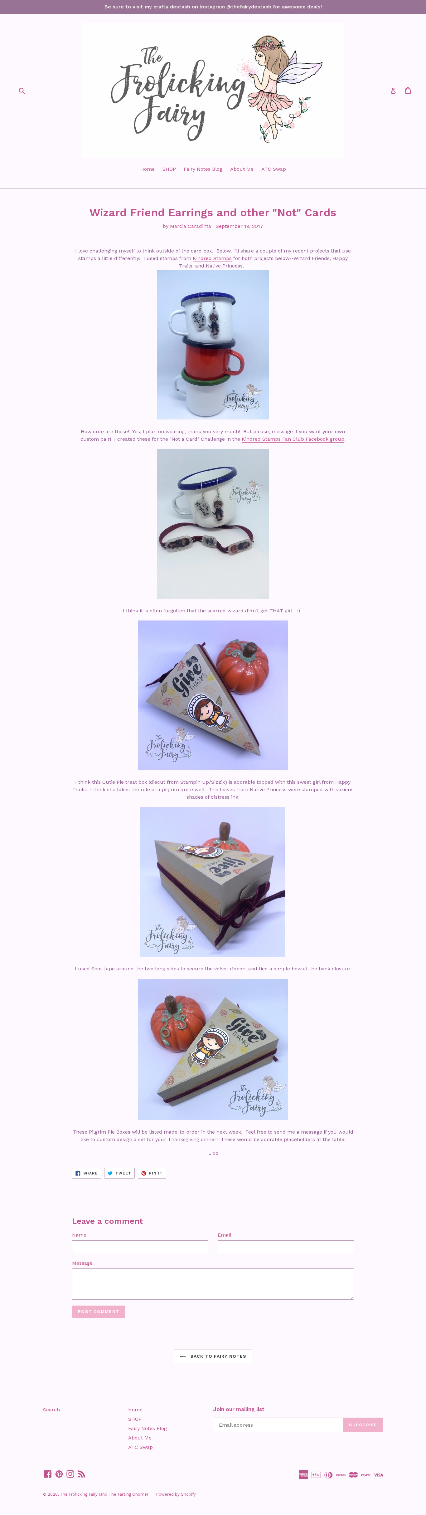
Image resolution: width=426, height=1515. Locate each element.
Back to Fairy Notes (217, 1356)
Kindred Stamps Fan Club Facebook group (293, 439)
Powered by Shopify (176, 1494)
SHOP (169, 169)
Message (82, 1263)
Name (79, 1235)
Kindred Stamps (212, 258)
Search (51, 1410)
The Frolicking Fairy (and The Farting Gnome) (104, 1494)
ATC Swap (273, 169)
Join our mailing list (238, 1409)
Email (224, 1235)
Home (147, 169)
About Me (242, 169)
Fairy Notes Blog (203, 169)
